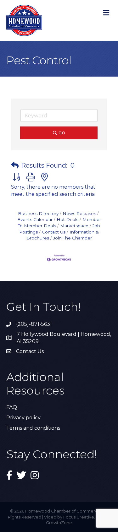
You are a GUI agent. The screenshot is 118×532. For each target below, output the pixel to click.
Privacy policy (23, 418)
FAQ (11, 407)
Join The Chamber (72, 237)
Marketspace (74, 225)
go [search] (62, 133)
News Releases (79, 213)
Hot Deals (67, 219)
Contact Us (53, 231)
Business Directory (38, 213)
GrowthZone (59, 522)
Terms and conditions (33, 428)
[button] (15, 165)
